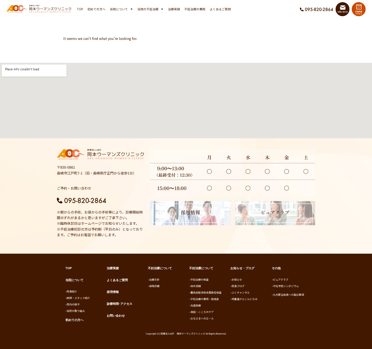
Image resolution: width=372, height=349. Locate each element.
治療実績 (174, 9)
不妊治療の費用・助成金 (205, 299)
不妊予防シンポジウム (286, 286)
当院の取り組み (76, 311)
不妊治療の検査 (200, 279)
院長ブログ (238, 286)
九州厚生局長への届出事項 (288, 294)
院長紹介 (72, 291)
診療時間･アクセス (119, 303)
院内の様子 (73, 304)
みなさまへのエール (202, 318)
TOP (80, 9)
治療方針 (154, 279)
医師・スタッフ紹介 (78, 298)
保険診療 (154, 286)
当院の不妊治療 (147, 9)
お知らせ (237, 279)
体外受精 (196, 286)
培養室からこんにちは (244, 299)
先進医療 (196, 305)
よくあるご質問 (220, 9)
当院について (119, 9)
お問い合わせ (116, 315)
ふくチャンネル (241, 292)
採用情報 (113, 292)
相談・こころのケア (202, 312)
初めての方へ (96, 9)
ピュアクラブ (280, 279)
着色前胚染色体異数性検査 (206, 292)
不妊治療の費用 (194, 9)
